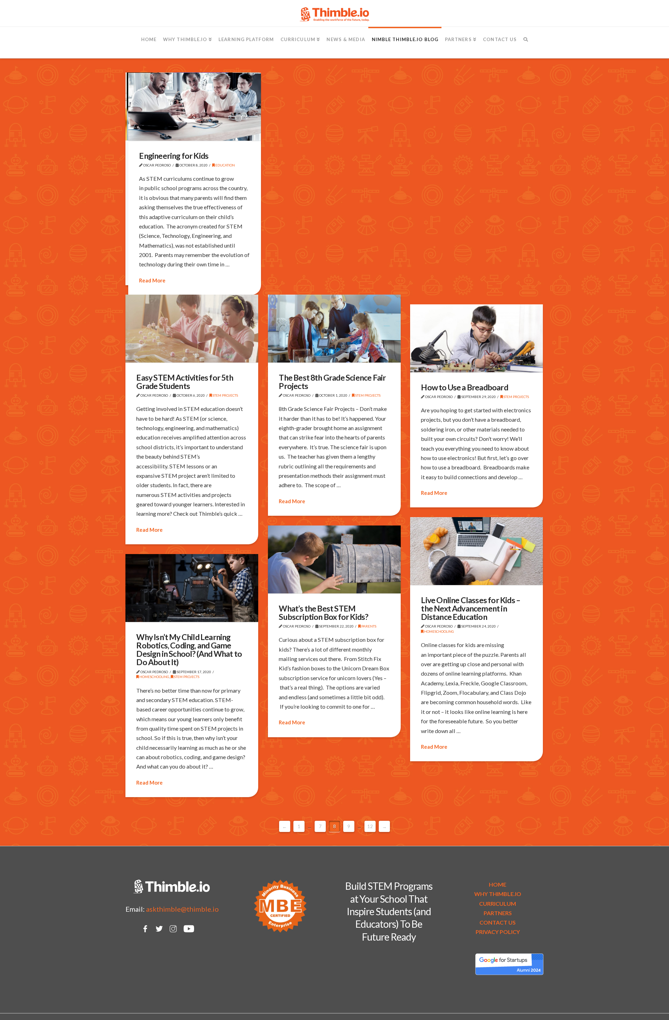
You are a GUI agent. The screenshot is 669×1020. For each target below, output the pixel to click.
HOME (497, 884)
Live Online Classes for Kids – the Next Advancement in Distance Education (470, 608)
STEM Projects (225, 395)
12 (370, 826)
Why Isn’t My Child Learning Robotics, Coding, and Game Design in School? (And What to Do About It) (189, 649)
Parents (368, 626)
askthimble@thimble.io (182, 909)
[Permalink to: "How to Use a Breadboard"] (476, 338)
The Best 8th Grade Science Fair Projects (332, 382)
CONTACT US (497, 922)
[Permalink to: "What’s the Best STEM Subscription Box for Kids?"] (334, 559)
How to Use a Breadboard (464, 387)
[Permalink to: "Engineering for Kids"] (194, 107)
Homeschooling (438, 631)
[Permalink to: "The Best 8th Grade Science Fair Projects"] (334, 329)
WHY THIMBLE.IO (497, 893)
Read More (152, 280)
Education (225, 165)
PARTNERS (498, 913)
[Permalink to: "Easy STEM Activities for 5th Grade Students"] (191, 329)
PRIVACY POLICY (498, 931)
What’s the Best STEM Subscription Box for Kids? (323, 613)
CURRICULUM (497, 903)
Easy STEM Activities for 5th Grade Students (184, 382)
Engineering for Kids (173, 156)
